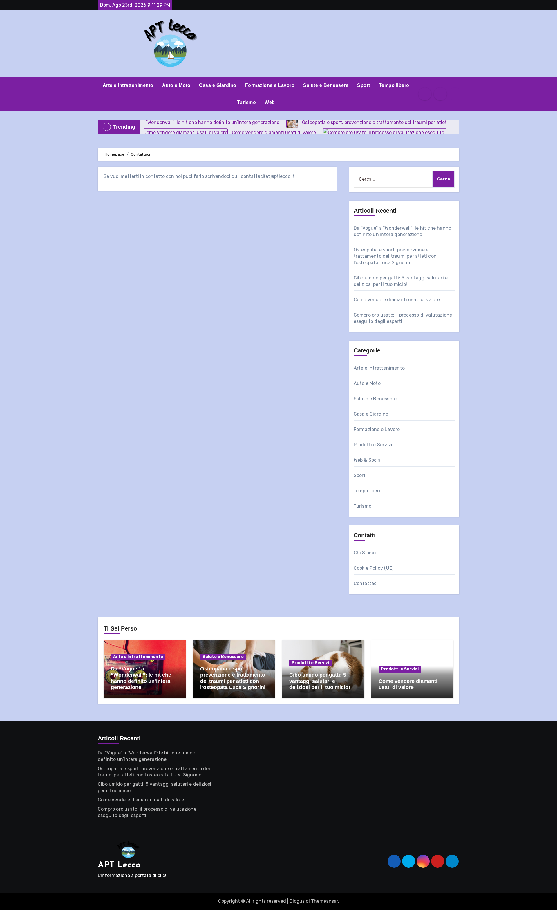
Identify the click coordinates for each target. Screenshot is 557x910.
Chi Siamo (365, 552)
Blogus (297, 901)
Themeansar (324, 901)
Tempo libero (394, 85)
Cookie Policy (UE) (374, 568)
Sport (363, 85)
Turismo (246, 102)
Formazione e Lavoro (270, 85)
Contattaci (366, 583)
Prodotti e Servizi (373, 444)
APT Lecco (119, 865)
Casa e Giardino (217, 85)
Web (270, 102)
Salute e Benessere (325, 85)
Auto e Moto (176, 85)
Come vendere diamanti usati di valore (397, 299)
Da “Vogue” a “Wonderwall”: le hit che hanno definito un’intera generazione (141, 678)
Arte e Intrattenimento (128, 85)
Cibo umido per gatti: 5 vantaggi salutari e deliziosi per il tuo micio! (319, 681)
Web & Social (368, 460)
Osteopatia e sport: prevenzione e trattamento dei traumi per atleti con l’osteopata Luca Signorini (395, 256)
